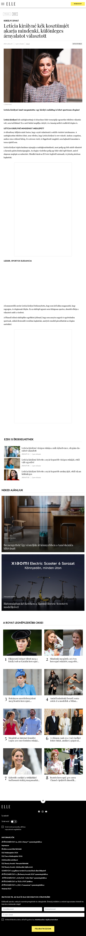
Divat (15, 14)
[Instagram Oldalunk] (43, 811)
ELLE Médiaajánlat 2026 (10, 853)
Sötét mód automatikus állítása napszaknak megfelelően (15, 828)
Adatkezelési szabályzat (10, 860)
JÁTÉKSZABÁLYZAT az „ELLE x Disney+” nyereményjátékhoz (22, 842)
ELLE (28, 44)
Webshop (78, 4)
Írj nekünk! (5, 816)
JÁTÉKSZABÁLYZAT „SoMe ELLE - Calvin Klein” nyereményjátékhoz (24, 878)
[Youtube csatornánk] (46, 811)
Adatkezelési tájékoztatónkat (46, 920)
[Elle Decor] (10, 4)
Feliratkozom (43, 929)
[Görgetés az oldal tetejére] (43, 800)
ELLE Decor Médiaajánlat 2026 (12, 856)
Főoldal (7, 14)
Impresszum (5, 845)
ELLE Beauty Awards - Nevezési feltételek (15, 863)
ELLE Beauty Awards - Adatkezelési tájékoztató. (17, 867)
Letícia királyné (77, 43)
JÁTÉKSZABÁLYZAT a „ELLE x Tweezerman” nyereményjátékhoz (23, 885)
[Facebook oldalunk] (39, 811)
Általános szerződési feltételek (12, 849)
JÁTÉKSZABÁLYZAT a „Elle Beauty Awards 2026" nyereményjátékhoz (25, 874)
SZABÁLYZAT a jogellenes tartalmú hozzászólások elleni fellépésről (24, 871)
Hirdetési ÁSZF (6, 889)
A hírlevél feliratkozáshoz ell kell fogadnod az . (31, 920)
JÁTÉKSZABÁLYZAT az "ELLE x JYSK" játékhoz (17, 881)
